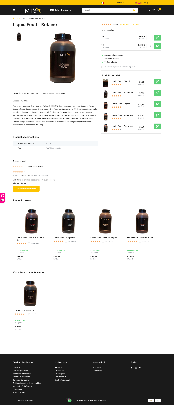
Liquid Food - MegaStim (64, 237)
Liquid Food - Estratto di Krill (140, 237)
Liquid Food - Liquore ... (122, 115)
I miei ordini (59, 370)
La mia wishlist (60, 377)
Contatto (16, 367)
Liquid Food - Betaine (24, 310)
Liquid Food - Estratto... (122, 126)
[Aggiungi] (157, 81)
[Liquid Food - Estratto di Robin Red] (31, 221)
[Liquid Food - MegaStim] (68, 221)
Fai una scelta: (107, 30)
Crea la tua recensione (26, 189)
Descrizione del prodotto (23, 93)
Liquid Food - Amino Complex (103, 237)
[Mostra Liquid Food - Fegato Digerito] (105, 105)
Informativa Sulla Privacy (22, 386)
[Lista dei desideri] (153, 10)
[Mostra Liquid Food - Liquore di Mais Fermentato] (105, 117)
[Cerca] (134, 10)
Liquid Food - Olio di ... (122, 81)
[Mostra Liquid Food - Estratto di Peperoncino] (105, 128)
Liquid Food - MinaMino (122, 92)
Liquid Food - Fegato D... (122, 104)
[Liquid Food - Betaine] (30, 293)
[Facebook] (132, 367)
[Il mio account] (148, 10)
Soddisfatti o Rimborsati (22, 374)
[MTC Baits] (33, 10)
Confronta (108, 67)
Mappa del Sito (19, 392)
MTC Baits (54, 10)
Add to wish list (121, 67)
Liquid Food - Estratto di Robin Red (30, 238)
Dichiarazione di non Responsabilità (27, 383)
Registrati (58, 367)
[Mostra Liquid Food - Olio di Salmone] (105, 83)
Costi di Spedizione (20, 370)
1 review (115, 24)
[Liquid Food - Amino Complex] (105, 221)
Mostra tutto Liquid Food (129, 24)
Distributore (66, 10)
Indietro (18, 18)
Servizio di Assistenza (21, 377)
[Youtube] (140, 367)
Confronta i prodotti (62, 380)
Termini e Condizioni (21, 380)
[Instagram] (136, 367)
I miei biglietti (60, 374)
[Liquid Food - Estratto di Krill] (142, 221)
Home (25, 18)
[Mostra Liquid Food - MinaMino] (105, 94)
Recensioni (60, 93)
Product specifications (45, 93)
